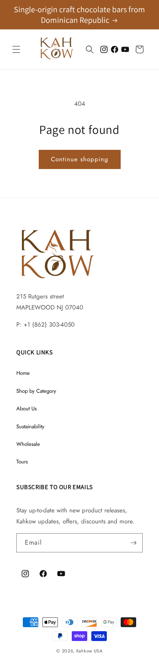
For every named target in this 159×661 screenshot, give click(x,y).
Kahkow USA (89, 651)
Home (23, 373)
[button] (16, 49)
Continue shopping (79, 159)
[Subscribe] (133, 542)
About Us (26, 408)
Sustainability (30, 426)
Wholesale (28, 444)
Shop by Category (36, 391)
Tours (22, 461)
